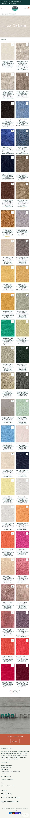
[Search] (25, 8)
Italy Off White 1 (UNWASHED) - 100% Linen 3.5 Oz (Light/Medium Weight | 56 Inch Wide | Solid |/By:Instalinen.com (22, 499)
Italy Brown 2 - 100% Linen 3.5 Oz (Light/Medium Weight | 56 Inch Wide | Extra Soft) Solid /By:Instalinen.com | (8, 203)
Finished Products (7, 765)
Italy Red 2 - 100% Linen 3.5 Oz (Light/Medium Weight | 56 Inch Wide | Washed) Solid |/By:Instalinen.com (22, 659)
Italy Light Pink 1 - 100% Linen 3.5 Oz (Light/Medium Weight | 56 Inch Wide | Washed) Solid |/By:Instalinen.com (22, 446)
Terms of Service (6, 767)
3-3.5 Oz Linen (12, 13)
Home (2, 13)
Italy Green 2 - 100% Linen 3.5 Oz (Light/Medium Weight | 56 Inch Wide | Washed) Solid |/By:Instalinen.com (22, 314)
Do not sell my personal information (11, 771)
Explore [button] (14, 741)
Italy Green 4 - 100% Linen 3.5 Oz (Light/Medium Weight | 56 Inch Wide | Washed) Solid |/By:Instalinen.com (22, 341)
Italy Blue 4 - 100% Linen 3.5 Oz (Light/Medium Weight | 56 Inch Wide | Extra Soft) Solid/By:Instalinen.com (22, 122)
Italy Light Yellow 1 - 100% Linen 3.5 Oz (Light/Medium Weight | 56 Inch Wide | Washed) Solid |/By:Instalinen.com (8, 473)
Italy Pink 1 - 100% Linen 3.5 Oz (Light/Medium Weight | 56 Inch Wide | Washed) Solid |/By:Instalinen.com (22, 552)
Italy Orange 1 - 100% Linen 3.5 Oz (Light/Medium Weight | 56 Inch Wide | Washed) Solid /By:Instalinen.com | (22, 526)
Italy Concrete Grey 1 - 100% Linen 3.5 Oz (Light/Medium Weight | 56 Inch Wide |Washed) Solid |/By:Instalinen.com (22, 232)
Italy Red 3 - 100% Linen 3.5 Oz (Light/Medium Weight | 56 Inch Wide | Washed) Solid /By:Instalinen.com (8, 684)
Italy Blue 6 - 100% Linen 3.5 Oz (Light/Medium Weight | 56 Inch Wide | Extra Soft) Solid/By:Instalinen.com (22, 150)
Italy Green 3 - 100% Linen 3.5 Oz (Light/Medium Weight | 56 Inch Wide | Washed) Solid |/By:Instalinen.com (8, 341)
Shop (6, 13)
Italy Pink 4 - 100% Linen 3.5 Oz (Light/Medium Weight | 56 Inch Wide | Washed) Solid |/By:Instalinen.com (22, 579)
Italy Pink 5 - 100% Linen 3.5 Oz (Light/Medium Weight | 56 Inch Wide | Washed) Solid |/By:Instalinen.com (8, 605)
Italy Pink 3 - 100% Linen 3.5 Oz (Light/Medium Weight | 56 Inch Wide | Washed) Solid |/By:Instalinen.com (8, 579)
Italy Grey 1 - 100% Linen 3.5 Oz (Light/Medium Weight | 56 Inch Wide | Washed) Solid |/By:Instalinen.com (8, 394)
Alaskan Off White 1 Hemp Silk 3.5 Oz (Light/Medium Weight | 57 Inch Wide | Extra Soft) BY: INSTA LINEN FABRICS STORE (8, 64)
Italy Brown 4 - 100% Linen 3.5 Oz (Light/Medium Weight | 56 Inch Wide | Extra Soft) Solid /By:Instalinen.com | (8, 232)
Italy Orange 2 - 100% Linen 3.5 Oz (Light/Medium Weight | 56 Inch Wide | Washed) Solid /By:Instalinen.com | (8, 552)
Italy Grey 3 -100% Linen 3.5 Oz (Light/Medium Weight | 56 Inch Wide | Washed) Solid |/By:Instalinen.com (8, 420)
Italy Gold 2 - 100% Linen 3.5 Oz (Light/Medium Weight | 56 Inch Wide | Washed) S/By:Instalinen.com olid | (22, 288)
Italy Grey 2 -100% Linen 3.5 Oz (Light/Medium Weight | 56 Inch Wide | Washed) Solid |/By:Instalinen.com (22, 393)
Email (2, 782)
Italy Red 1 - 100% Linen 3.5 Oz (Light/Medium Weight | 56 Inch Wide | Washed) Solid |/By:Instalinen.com (8, 659)
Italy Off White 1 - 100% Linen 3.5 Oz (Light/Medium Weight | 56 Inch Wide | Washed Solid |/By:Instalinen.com (8, 526)
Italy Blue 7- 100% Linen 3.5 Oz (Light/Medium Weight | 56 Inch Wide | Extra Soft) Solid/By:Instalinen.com (8, 176)
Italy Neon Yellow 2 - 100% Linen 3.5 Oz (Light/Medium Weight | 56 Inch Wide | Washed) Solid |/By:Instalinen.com (8, 499)
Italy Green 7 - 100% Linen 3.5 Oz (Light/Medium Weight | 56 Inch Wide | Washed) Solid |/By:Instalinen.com (8, 367)
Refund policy (5, 769)
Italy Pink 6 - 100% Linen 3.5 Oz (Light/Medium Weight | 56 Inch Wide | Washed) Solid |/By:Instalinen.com (22, 605)
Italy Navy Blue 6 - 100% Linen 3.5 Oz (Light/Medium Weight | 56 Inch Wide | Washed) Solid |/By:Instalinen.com (22, 473)
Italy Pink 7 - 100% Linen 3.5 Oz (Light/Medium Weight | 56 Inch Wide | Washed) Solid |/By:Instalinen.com (8, 632)
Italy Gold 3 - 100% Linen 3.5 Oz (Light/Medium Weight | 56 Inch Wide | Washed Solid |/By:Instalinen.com (8, 314)
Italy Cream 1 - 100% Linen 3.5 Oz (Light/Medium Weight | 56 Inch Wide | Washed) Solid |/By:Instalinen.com (8, 260)
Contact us (5, 773)
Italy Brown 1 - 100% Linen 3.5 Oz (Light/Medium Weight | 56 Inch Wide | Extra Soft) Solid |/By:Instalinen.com (22, 176)
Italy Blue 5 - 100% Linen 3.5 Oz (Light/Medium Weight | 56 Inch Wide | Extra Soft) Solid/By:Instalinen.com (8, 150)
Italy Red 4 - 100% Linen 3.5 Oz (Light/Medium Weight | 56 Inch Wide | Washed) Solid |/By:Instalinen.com (22, 684)
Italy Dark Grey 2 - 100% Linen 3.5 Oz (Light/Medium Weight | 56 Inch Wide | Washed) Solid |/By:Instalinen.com (22, 260)
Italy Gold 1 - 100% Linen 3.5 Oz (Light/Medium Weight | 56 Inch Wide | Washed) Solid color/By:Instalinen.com (8, 287)
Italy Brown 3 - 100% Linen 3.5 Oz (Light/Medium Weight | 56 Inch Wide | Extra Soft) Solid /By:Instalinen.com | (22, 203)
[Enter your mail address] (13, 786)
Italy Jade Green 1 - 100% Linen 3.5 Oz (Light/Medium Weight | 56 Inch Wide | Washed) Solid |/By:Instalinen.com (22, 420)
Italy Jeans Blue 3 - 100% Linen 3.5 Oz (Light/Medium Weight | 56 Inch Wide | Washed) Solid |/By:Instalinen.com (8, 446)
